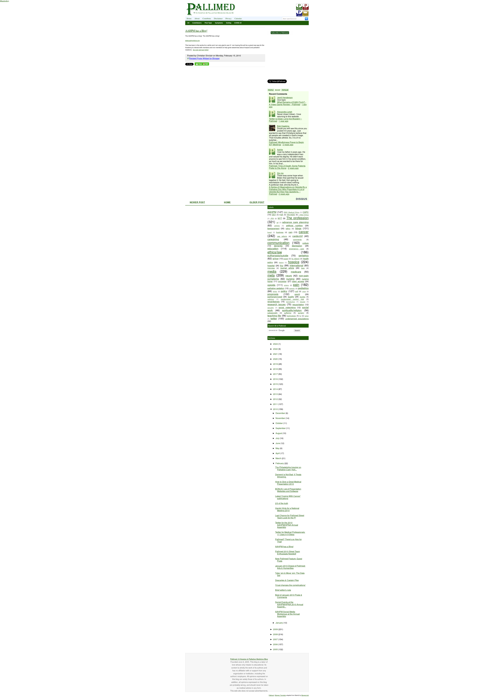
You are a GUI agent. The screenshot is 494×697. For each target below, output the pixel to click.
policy (284, 291)
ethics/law (274, 252)
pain (296, 284)
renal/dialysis (273, 301)
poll (296, 291)
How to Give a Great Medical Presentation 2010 (288, 482)
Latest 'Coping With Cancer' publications (288, 497)
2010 (275, 409)
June (278, 443)
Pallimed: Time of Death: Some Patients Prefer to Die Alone (287, 167)
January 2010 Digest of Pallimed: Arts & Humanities (290, 567)
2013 (275, 394)
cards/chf (297, 236)
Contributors (197, 23)
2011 (275, 404)
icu (281, 265)
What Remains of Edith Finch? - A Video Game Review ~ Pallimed (287, 103)
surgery (301, 312)
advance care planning (295, 222)
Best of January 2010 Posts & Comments (288, 596)
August (279, 433)
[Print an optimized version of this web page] (202, 64)
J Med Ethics (304, 214)
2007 (275, 639)
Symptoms (219, 23)
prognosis (272, 294)
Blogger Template (280, 695)
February (280, 463)
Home (189, 18)
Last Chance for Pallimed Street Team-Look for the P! (289, 516)
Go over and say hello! (201, 50)
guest (285, 258)
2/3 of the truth (281, 503)
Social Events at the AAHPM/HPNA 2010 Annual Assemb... (289, 604)
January (279, 622)
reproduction (290, 301)
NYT (280, 218)
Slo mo (280, 173)
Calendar (238, 18)
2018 (275, 368)
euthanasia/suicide (277, 255)
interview (271, 268)
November (281, 418)
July (278, 438)
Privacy (229, 18)
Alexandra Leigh (284, 111)
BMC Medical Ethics (291, 212)
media (271, 271)
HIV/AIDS (291, 214)
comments (297, 239)
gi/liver (276, 258)
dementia (278, 245)
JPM (272, 218)
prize (304, 291)
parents (292, 288)
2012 (275, 399)
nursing (290, 278)
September (281, 428)
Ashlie (280, 149)
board (269, 232)
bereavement (273, 228)
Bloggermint (305, 695)
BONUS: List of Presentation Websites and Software (288, 490)
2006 (275, 644)
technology (291, 315)
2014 (275, 389)
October (279, 423)
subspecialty (272, 312)
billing (288, 228)
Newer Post (197, 202)
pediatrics (303, 288)
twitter (274, 318)
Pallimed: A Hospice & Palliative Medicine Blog (249, 659)
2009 (275, 629)
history (281, 262)
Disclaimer (218, 18)
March (279, 458)
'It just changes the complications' (290, 585)
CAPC (306, 212)
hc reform (295, 258)
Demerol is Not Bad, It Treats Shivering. (288, 475)
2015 (275, 384)
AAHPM (271, 212)
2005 (275, 649)
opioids (271, 285)
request (302, 301)
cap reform (282, 236)
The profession (297, 217)
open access (298, 281)
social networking (287, 307)
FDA (281, 214)
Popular (285, 90)
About (197, 18)
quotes (302, 296)
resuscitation (298, 304)
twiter (307, 316)
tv (300, 315)
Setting (228, 23)
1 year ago (283, 121)
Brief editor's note (283, 590)
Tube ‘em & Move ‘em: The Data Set (290, 574)
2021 (275, 353)
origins (286, 285)
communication (278, 242)
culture (305, 243)
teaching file (274, 315)
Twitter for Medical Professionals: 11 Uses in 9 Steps (290, 533)
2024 (275, 343)
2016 (275, 379)
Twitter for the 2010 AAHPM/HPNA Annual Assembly (286, 525)
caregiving (273, 239)
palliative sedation (275, 288)
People (271, 90)
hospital (271, 265)
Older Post (257, 202)
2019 (275, 363)
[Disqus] (223, 100)
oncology (282, 281)
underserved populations (297, 318)
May (278, 448)
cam (290, 232)
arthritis (277, 225)
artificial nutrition (294, 225)
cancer (304, 231)
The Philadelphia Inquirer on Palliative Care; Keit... (288, 468)
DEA (274, 214)
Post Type (208, 23)
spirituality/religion (292, 310)
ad (277, 222)
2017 (275, 373)
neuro (288, 275)
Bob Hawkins (283, 126)
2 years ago (288, 144)
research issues (276, 304)
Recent (277, 90)
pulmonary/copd (274, 296)
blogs (298, 228)
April (278, 453)
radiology (270, 299)
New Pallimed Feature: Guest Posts (288, 559)
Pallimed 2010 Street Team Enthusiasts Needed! (287, 552)
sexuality (270, 307)
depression (297, 245)
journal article (287, 267)
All (188, 23)
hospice (293, 261)
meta (271, 275)
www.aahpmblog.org (192, 40)
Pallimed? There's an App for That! (288, 540)
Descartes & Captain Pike (287, 580)
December (281, 413)
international (296, 265)
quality (291, 296)
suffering (287, 312)
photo (275, 291)
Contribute (206, 18)
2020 (275, 358)
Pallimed (271, 695)
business (279, 232)
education (272, 248)
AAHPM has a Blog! (196, 30)
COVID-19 (237, 23)
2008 (275, 634)
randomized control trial (292, 299)
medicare (296, 271)
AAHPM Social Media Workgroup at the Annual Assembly (287, 614)
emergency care (296, 248)
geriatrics (304, 255)
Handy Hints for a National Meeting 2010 (287, 509)
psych (297, 294)
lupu (303, 268)
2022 (275, 348)
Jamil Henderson (285, 97)
